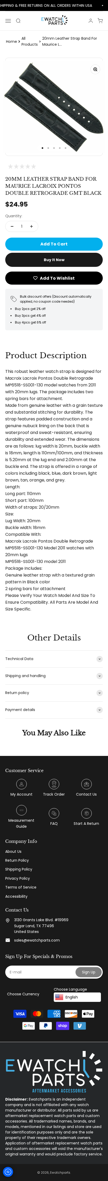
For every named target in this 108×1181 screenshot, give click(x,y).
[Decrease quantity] (12, 226)
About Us (13, 851)
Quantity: (13, 216)
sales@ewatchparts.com (37, 940)
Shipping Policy (18, 869)
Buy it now (54, 259)
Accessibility (16, 896)
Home (11, 41)
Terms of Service (20, 887)
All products (29, 41)
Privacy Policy (17, 878)
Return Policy (17, 860)
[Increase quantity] (31, 226)
